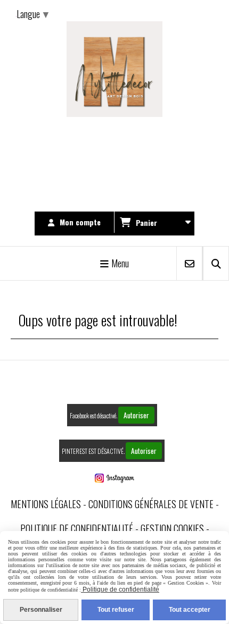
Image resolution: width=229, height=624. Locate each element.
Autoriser (136, 415)
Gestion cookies (172, 528)
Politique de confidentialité (76, 528)
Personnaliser (41, 609)
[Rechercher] (215, 263)
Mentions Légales (46, 504)
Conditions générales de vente (151, 504)
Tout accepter (189, 609)
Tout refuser (115, 609)
